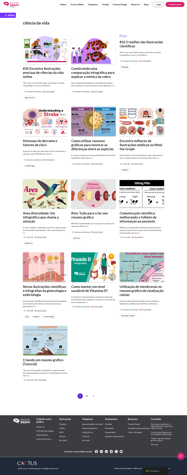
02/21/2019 (41, 311)
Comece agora (175, 4)
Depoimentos (42, 435)
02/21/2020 (49, 92)
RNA (61, 432)
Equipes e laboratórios (115, 436)
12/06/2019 (146, 61)
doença (76, 238)
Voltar (11, 15)
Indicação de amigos (45, 431)
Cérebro (63, 424)
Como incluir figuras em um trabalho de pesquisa (161, 433)
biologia (124, 67)
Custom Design (120, 4)
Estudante (109, 428)
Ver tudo (63, 440)
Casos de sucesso (43, 439)
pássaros (29, 243)
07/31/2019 (49, 160)
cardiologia (30, 166)
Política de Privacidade (123, 468)
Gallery (63, 4)
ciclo (27, 316)
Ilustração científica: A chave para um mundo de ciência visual (161, 426)
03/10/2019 (138, 237)
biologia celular (128, 315)
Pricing (105, 4)
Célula (62, 428)
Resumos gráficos (90, 428)
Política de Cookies (140, 468)
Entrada (108, 424)
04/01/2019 (41, 237)
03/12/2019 (98, 232)
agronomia (30, 97)
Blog (146, 4)
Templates (93, 4)
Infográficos (87, 432)
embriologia (49, 316)
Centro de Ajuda (135, 432)
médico (124, 170)
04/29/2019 (98, 164)
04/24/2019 (138, 164)
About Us (135, 4)
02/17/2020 (98, 92)
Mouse (62, 436)
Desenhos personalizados (139, 428)
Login (158, 4)
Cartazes (86, 436)
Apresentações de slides (92, 424)
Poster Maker (77, 4)
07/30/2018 (146, 310)
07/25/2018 (41, 380)
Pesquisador (110, 432)
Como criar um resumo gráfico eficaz (160, 439)
